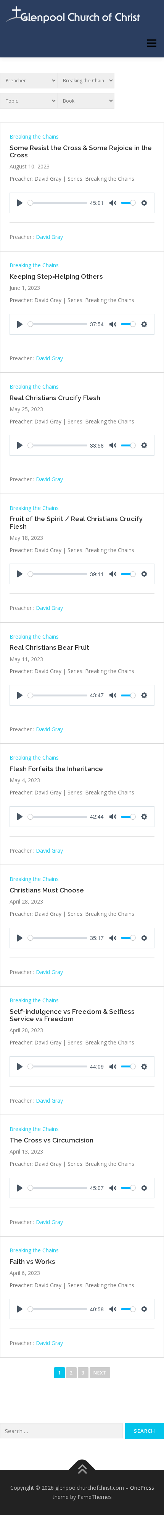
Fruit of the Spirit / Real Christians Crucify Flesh (76, 522)
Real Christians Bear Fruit (49, 647)
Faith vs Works (32, 1261)
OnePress (142, 1487)
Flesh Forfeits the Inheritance (56, 769)
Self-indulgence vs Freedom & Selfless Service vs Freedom (72, 1015)
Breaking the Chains (34, 136)
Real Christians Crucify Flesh (55, 398)
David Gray (49, 236)
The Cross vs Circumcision (51, 1140)
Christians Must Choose (47, 890)
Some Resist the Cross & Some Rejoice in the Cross (81, 151)
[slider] (57, 202)
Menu (151, 43)
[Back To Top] (82, 1470)
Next (99, 1373)
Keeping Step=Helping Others (56, 276)
